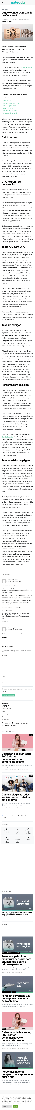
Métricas (9, 992)
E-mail (3, 676)
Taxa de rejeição (8, 108)
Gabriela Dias (13, 769)
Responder (4, 621)
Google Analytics (7, 437)
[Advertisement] (17, 867)
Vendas (14, 992)
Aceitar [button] (15, 1106)
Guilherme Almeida (6, 918)
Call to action (7, 101)
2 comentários (14, 19)
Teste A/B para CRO (9, 106)
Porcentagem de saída (10, 110)
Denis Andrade (5, 769)
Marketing (9, 952)
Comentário (5, 655)
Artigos (5, 10)
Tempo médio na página (10, 113)
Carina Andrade (6, 715)
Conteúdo (9, 1068)
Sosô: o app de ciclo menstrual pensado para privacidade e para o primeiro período (17, 914)
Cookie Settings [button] (7, 1106)
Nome (3, 670)
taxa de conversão (25, 67)
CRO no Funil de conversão (11, 103)
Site (2, 682)
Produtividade (16, 952)
